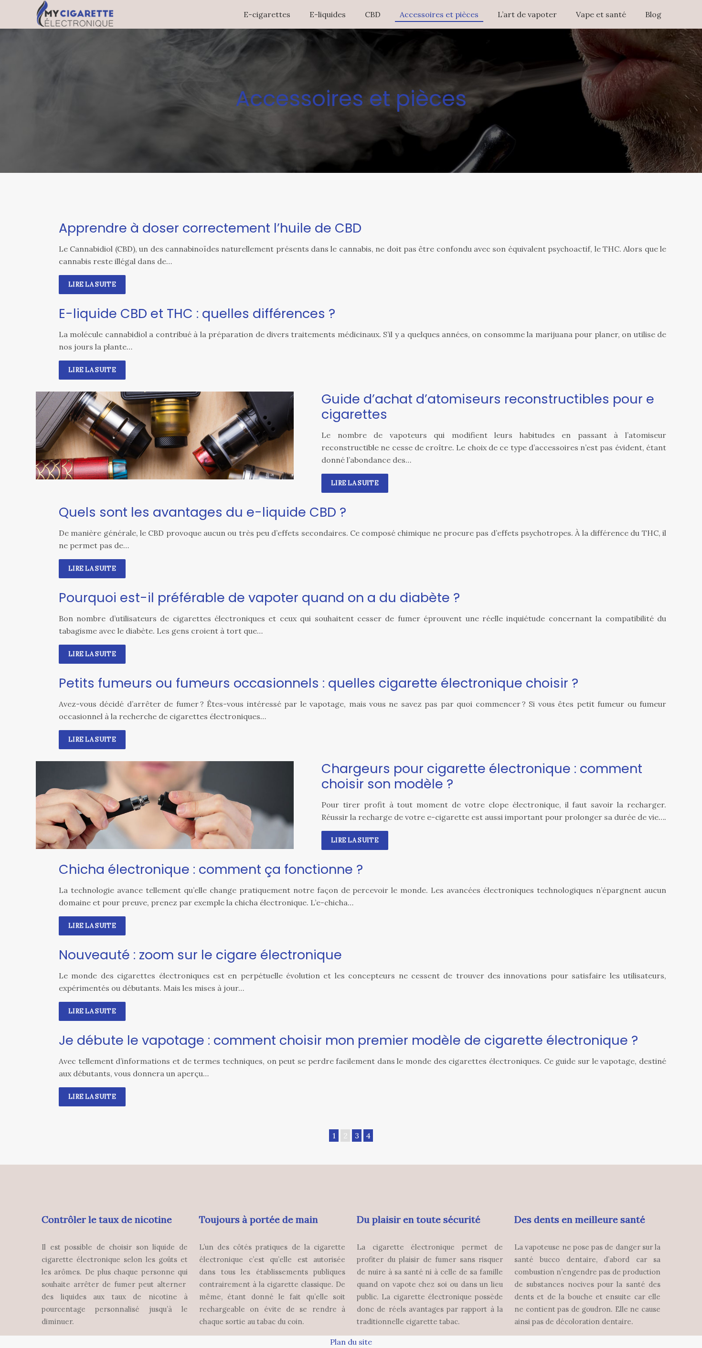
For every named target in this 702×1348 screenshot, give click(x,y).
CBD (373, 14)
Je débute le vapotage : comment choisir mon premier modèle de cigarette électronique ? (348, 1040)
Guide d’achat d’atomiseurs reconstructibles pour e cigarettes (487, 406)
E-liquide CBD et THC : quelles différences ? (197, 313)
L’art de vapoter (527, 14)
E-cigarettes (267, 14)
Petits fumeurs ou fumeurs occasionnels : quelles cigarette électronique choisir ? (318, 683)
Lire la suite (92, 284)
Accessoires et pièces (439, 14)
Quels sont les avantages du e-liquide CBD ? (202, 512)
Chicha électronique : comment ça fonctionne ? (211, 869)
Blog (653, 14)
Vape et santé (601, 14)
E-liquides (327, 14)
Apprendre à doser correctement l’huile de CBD (210, 228)
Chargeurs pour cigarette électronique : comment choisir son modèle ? (481, 776)
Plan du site (351, 1342)
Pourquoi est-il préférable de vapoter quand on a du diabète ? (259, 597)
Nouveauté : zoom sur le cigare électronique (200, 955)
